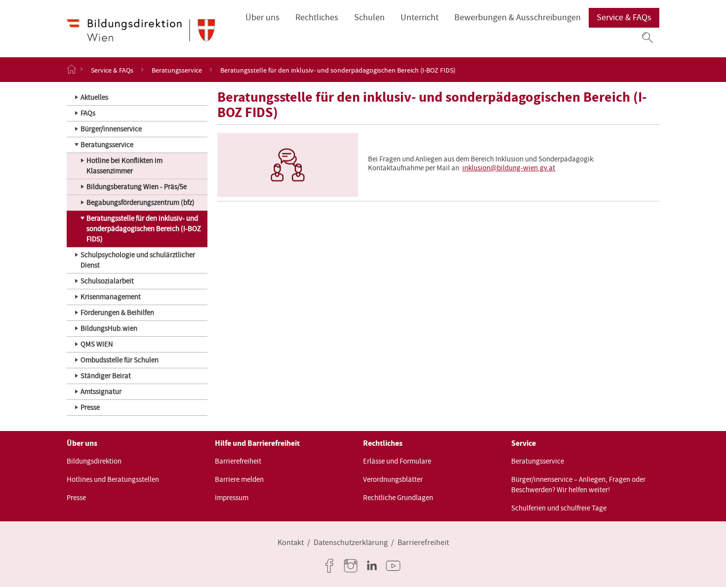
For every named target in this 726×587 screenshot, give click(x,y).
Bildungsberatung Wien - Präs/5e (136, 187)
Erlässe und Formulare (397, 461)
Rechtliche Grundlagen (398, 498)
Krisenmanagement (111, 297)
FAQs (88, 113)
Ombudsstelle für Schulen (120, 360)
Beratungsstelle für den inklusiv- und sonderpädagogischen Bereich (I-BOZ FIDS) (143, 228)
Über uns (262, 17)
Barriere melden (239, 479)
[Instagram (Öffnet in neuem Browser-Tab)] (353, 566)
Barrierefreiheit (238, 461)
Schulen (369, 17)
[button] (647, 37)
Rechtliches (316, 17)
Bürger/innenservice (111, 129)
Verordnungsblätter (393, 479)
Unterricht (420, 17)
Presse (90, 407)
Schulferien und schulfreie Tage (558, 508)
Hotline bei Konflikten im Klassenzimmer (124, 166)
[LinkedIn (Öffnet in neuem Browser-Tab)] (374, 566)
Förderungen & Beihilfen (117, 312)
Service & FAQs (624, 17)
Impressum (231, 498)
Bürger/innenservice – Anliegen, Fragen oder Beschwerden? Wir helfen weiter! (578, 484)
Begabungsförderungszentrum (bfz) (140, 202)
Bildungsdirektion (94, 461)
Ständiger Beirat (106, 376)
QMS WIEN (97, 344)
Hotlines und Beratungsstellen (113, 479)
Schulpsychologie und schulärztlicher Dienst (138, 260)
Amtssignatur (101, 391)
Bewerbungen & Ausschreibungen (517, 17)
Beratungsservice (177, 69)
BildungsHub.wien (109, 328)
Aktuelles (94, 97)
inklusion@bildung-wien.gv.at (508, 168)
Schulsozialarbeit (107, 281)
